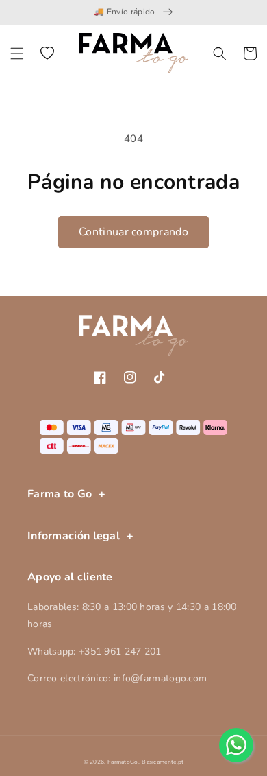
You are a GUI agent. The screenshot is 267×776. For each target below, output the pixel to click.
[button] (17, 53)
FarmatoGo (122, 762)
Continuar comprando (133, 231)
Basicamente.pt (162, 762)
